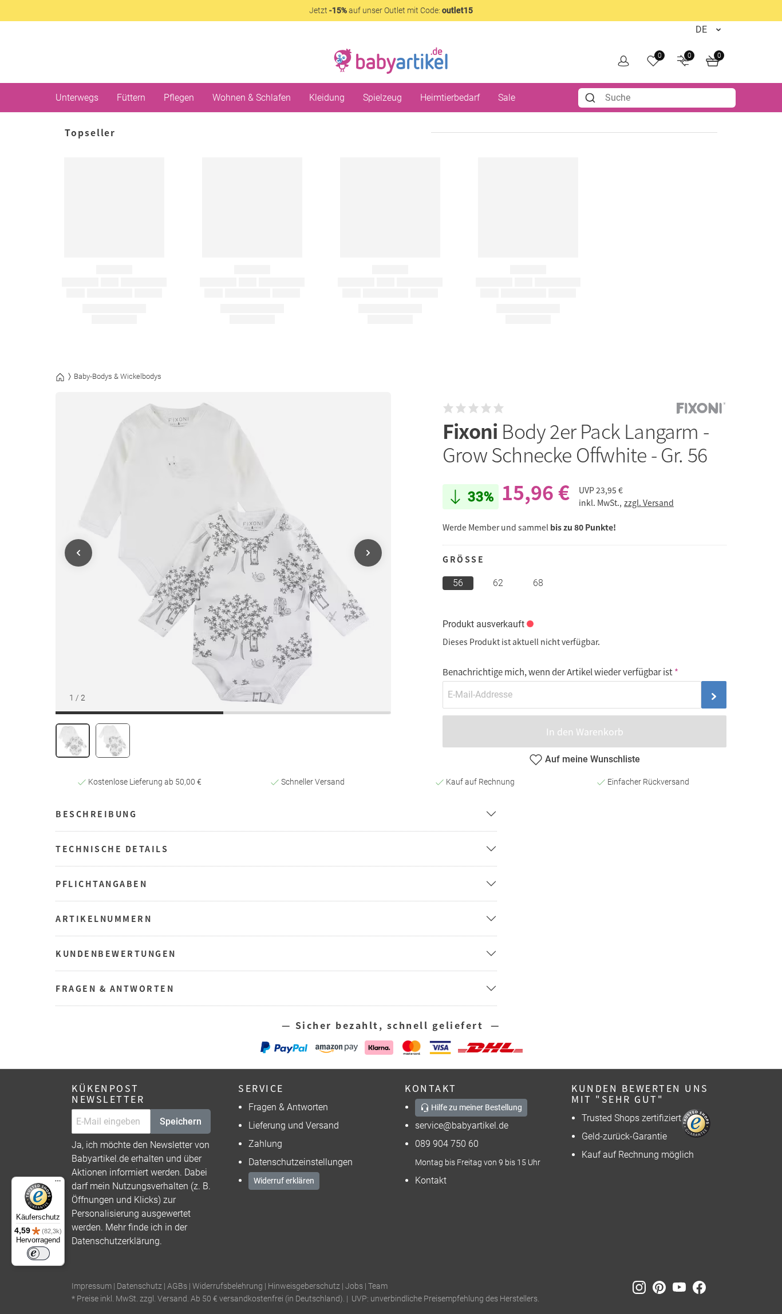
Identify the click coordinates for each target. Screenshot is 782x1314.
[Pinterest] (663, 1286)
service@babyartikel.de (461, 1125)
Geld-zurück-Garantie (624, 1136)
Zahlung (265, 1143)
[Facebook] (701, 1286)
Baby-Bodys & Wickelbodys (117, 376)
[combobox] (657, 98)
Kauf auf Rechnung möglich (638, 1154)
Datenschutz (139, 1286)
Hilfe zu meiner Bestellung (475, 1107)
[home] (391, 60)
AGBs (177, 1286)
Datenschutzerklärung (116, 1241)
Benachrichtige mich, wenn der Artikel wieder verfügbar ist (558, 672)
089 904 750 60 (447, 1143)
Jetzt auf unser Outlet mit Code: (391, 10)
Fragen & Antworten (288, 1107)
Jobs (354, 1286)
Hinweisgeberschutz (304, 1286)
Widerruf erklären (284, 1180)
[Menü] (58, 1183)
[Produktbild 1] (73, 740)
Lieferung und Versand (293, 1125)
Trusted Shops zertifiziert (631, 1118)
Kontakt (431, 1180)
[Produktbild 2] (113, 740)
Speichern (181, 1121)
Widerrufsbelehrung (227, 1286)
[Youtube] (683, 1286)
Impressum (92, 1286)
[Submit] (591, 97)
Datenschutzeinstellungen (300, 1162)
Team (378, 1286)
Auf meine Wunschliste (592, 759)
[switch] (38, 1253)
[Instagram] (643, 1286)
